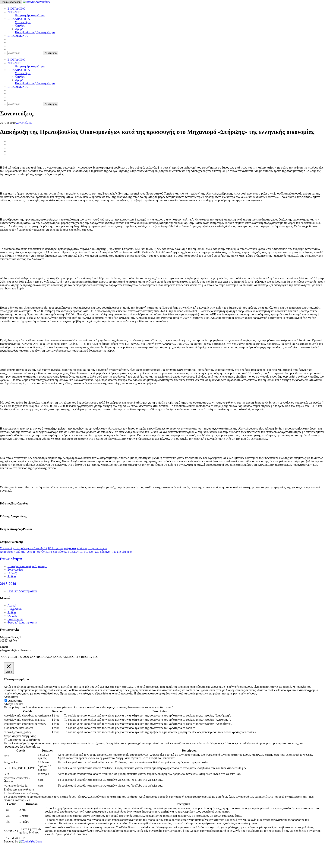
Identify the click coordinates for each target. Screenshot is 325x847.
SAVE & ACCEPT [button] (15, 838)
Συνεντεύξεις (23, 22)
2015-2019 (14, 12)
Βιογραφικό (15, 608)
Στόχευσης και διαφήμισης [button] (20, 736)
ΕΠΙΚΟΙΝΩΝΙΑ (18, 35)
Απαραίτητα (15, 700)
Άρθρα (19, 29)
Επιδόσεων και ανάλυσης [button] (19, 789)
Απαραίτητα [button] (11, 696)
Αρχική (12, 605)
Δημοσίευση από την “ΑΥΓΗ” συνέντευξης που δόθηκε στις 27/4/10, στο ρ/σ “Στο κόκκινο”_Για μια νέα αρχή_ (67, 551)
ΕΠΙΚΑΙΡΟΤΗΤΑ (19, 18)
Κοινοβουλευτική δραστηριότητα (35, 32)
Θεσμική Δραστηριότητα (30, 15)
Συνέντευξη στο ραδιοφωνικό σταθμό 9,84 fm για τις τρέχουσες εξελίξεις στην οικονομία (53, 548)
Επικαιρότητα (11, 559)
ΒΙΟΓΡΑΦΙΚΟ (17, 8)
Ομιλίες (19, 25)
